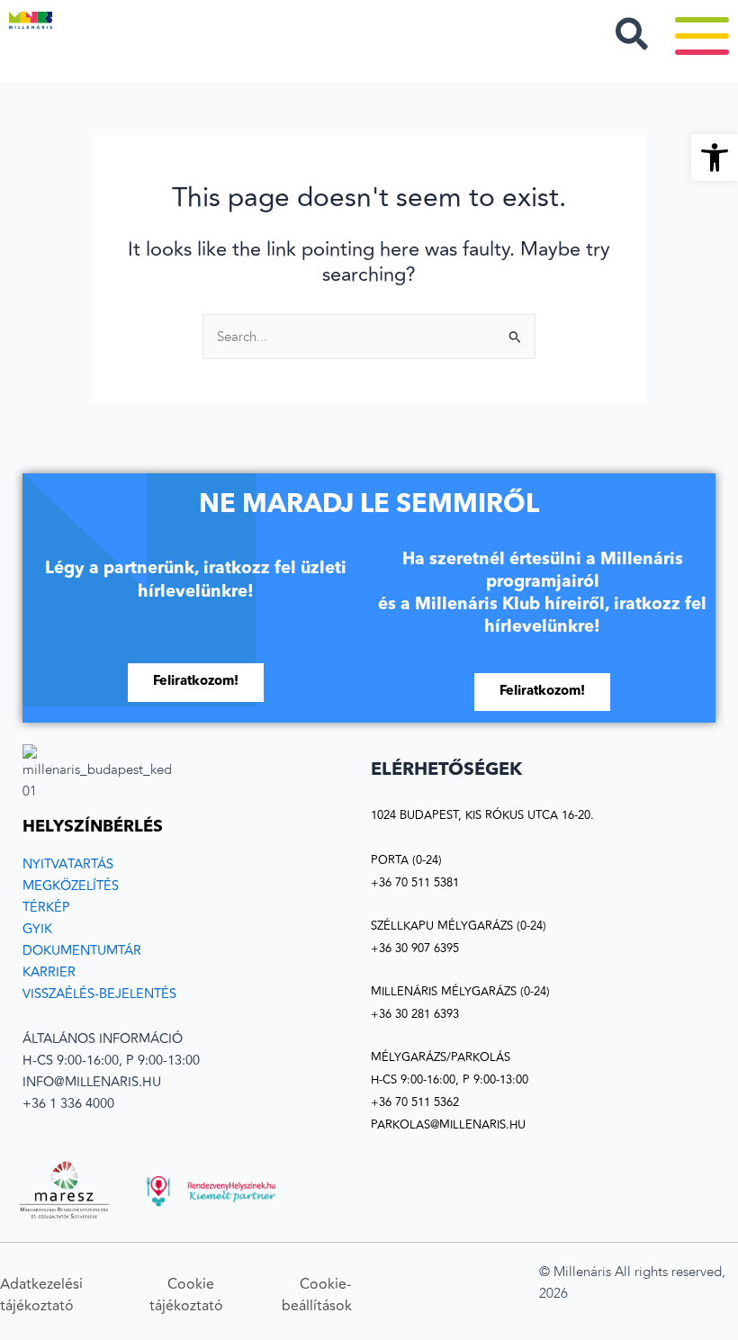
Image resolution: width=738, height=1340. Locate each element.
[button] (714, 157)
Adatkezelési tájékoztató (41, 1295)
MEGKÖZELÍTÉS (70, 886)
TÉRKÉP (46, 907)
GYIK (37, 929)
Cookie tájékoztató (188, 1295)
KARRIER (49, 972)
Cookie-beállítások (317, 1295)
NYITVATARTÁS (67, 864)
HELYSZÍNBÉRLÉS (92, 827)
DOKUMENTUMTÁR (81, 950)
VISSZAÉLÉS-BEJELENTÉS (99, 994)
